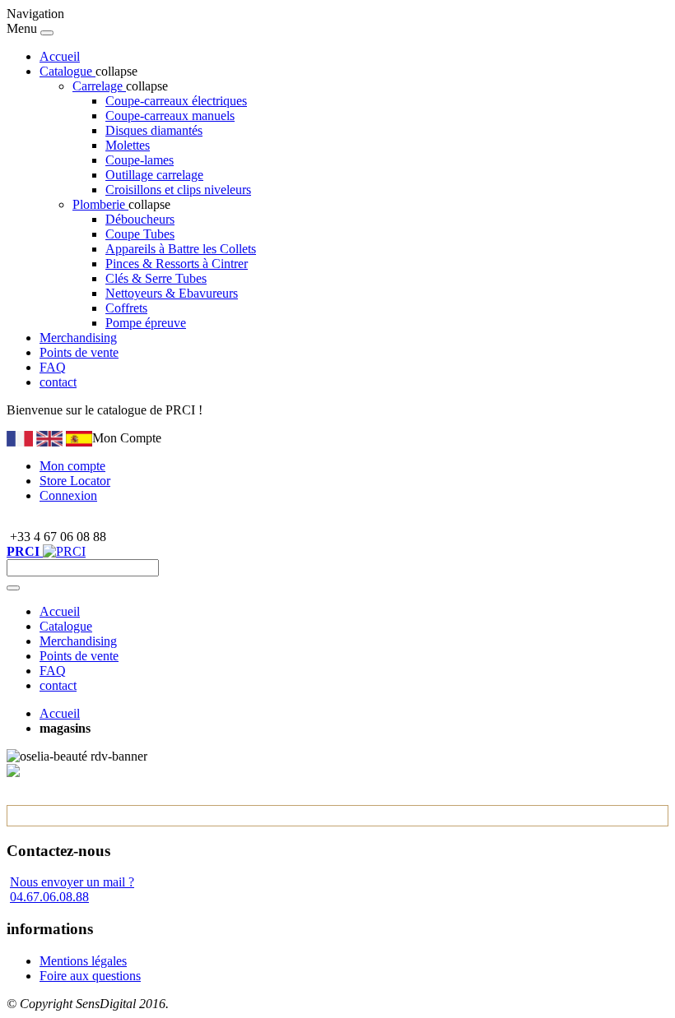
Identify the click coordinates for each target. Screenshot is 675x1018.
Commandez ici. (248, 410)
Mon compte (72, 466)
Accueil (60, 56)
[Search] (13, 587)
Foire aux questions (90, 976)
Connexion (68, 495)
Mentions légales (83, 961)
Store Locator (75, 481)
